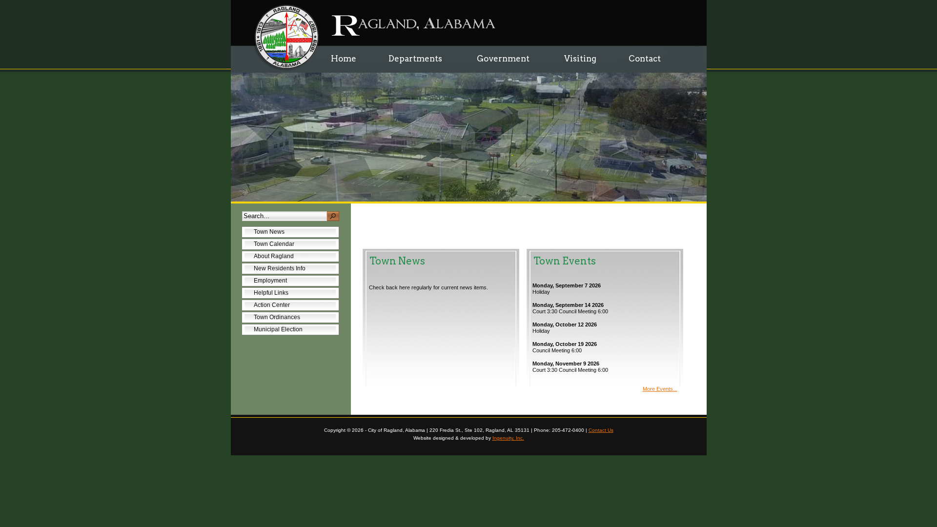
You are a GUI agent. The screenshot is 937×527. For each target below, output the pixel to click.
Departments (409, 55)
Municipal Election (278, 329)
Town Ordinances (271, 319)
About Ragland (274, 256)
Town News (269, 231)
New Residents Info (280, 268)
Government (497, 55)
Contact (645, 58)
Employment (270, 280)
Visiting (580, 58)
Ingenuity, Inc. (508, 438)
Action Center (272, 305)
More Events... (660, 389)
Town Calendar (274, 244)
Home (343, 58)
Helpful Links (271, 292)
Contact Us (601, 430)
